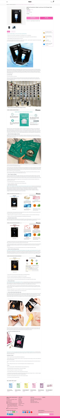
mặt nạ (22, 295)
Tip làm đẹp (20, 402)
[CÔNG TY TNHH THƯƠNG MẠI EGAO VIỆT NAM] (30, 1)
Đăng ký (51, 414)
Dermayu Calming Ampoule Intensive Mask (18, 390)
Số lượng (27, 13)
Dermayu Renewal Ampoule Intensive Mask (41, 390)
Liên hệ (19, 404)
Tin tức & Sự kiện (20, 405)
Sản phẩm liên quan (11, 380)
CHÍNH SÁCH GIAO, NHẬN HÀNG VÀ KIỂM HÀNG (35, 400)
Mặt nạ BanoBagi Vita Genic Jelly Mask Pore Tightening (49, 390)
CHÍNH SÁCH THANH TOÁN (34, 402)
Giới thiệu (19, 399)
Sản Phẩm (20, 400)
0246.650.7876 (9, 400)
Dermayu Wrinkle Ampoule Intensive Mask (33, 390)
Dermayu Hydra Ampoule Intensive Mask (10, 390)
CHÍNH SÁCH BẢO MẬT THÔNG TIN (35, 398)
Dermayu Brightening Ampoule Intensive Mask (26, 390)
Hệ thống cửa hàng (21, 403)
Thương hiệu (20, 401)
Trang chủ (19, 398)
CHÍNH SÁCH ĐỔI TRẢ (33, 401)
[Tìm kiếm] (51, 1)
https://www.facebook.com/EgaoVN (12, 408)
